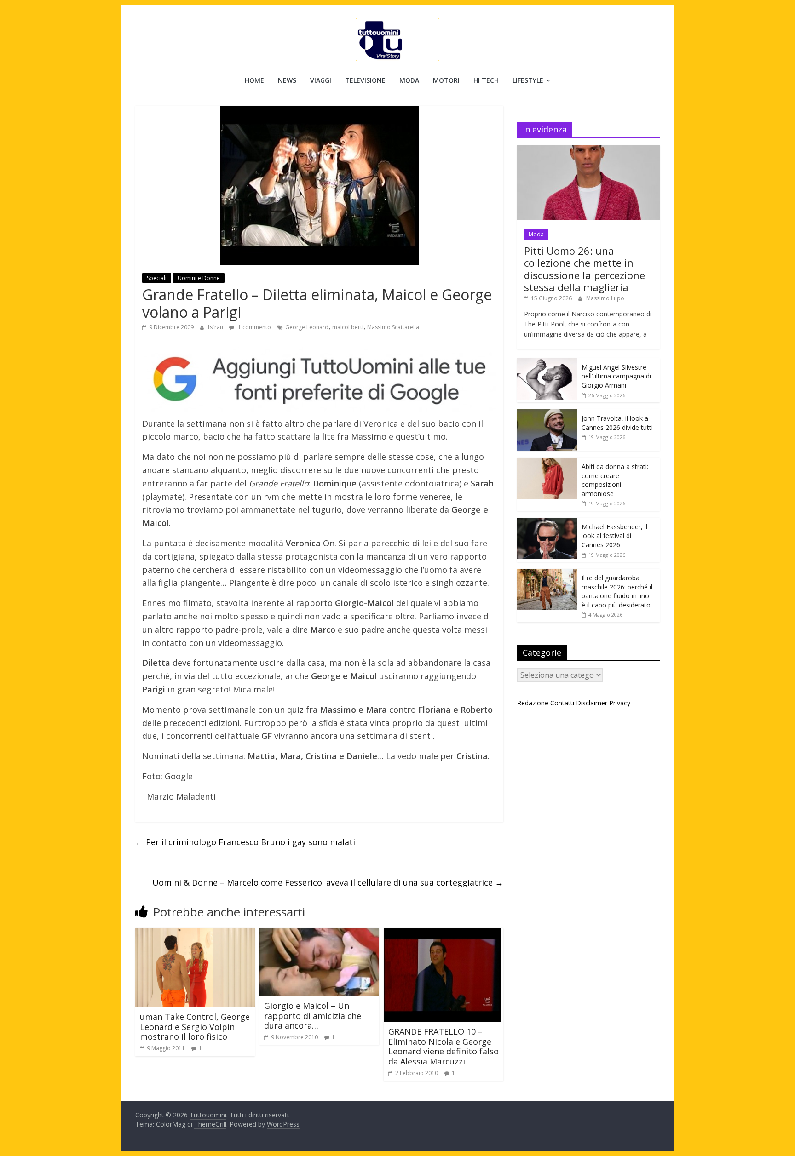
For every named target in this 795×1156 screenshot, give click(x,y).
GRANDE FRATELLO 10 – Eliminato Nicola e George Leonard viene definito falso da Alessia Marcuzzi (443, 1046)
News (287, 80)
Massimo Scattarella (393, 327)
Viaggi (320, 80)
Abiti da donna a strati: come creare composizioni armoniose (615, 480)
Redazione (532, 702)
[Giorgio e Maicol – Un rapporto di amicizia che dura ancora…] (319, 933)
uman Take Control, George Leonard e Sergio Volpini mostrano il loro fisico (195, 1026)
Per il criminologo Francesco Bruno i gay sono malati (245, 841)
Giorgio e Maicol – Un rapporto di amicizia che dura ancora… (312, 1015)
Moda (409, 80)
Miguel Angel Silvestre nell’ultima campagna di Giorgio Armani (616, 376)
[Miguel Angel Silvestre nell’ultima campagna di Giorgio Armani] (547, 363)
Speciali (157, 278)
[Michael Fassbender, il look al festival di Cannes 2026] (547, 522)
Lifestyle (528, 80)
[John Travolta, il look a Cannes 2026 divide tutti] (547, 414)
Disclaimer (591, 702)
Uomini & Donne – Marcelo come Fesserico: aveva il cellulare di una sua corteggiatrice (327, 882)
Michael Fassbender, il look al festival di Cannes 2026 (614, 535)
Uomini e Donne (199, 278)
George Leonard (306, 327)
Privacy (619, 702)
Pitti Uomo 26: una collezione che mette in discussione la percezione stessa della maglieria (584, 269)
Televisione (365, 80)
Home (254, 80)
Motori (446, 80)
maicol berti (347, 327)
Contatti (562, 702)
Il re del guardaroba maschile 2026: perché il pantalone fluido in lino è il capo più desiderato (617, 591)
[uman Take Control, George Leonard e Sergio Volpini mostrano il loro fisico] (195, 933)
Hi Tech (486, 80)
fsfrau (216, 327)
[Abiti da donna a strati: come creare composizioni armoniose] (547, 462)
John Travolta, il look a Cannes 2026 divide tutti (617, 423)
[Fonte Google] (319, 379)
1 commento (253, 327)
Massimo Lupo (605, 298)
